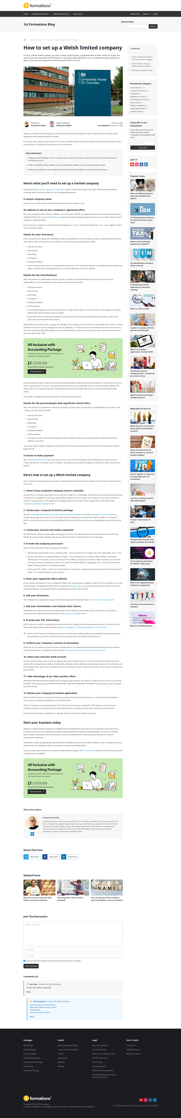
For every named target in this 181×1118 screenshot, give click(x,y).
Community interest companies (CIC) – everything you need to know (142, 373)
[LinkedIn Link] (32, 834)
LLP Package (28, 1066)
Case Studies (63, 1058)
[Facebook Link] (141, 164)
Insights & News (136, 111)
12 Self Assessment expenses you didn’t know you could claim (142, 220)
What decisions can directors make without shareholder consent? (142, 428)
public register (77, 586)
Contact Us (131, 1045)
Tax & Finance (135, 102)
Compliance (134, 93)
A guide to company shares (75, 613)
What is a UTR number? (140, 309)
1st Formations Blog (39, 24)
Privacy (44, 217)
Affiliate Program (133, 1049)
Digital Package (29, 1049)
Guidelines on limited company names (39, 504)
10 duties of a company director (101, 600)
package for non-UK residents (104, 514)
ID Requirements (99, 1066)
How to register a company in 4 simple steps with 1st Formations (142, 476)
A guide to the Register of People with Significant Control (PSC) (81, 627)
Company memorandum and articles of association (85, 650)
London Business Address (68, 1049)
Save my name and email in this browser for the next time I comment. (53, 961)
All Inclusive (55, 217)
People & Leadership (137, 105)
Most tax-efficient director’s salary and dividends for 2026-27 (141, 196)
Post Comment (31, 966)
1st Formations (89, 750)
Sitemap (61, 1066)
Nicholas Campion (64, 125)
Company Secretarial (137, 91)
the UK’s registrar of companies (51, 189)
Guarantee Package (31, 1070)
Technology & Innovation (139, 99)
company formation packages (39, 460)
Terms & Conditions (100, 1045)
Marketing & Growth (137, 97)
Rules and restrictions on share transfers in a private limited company (141, 452)
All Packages (28, 1045)
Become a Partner (134, 1054)
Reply (28, 992)
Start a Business (36, 40)
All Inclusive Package (31, 1058)
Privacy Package (29, 1054)
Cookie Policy (97, 1062)
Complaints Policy (99, 1049)
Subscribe (143, 147)
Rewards (61, 1062)
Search (153, 26)
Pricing (60, 1054)
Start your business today (142, 70)
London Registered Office (68, 1045)
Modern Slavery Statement (102, 1070)
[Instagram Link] (137, 164)
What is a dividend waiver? (141, 626)
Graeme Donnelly (38, 125)
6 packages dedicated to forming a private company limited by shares (58, 514)
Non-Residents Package (32, 1062)
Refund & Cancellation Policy (103, 1054)
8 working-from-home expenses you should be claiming (140, 287)
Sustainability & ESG (137, 108)
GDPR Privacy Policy (100, 1058)
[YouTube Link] (132, 164)
